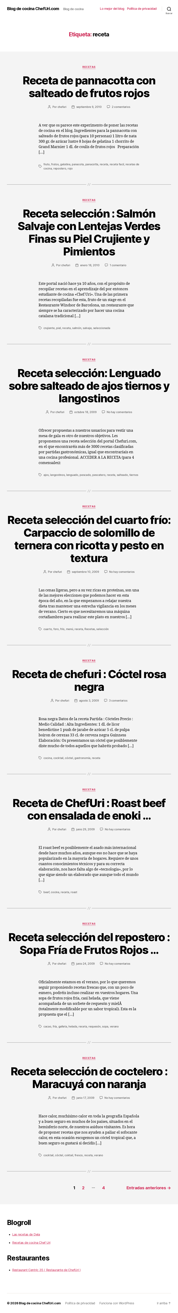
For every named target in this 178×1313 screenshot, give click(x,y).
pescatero (99, 475)
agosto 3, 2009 (89, 700)
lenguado (72, 475)
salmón (76, 328)
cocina (47, 758)
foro (56, 629)
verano (114, 1026)
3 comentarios (118, 700)
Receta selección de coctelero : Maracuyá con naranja (89, 1078)
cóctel (69, 758)
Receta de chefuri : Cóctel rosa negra (89, 680)
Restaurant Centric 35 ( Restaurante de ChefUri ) (46, 1270)
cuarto (47, 629)
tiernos (133, 475)
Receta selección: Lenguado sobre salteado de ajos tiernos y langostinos (89, 385)
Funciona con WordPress (116, 1303)
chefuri (62, 107)
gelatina (65, 164)
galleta (62, 1026)
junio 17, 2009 (85, 1098)
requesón (94, 1026)
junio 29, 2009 (85, 829)
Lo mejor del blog (112, 8)
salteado (122, 475)
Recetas (89, 67)
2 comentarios (121, 107)
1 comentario (118, 265)
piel (58, 328)
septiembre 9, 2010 (89, 107)
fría (55, 1026)
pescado (85, 475)
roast (74, 892)
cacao (47, 1026)
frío (62, 629)
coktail (68, 1155)
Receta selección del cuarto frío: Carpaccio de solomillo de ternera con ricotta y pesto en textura (89, 539)
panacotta (91, 164)
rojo (70, 168)
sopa (105, 1026)
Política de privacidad (142, 8)
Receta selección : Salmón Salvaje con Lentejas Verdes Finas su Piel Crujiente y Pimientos (89, 232)
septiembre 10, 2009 (85, 572)
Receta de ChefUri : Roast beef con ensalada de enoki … (89, 809)
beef (46, 892)
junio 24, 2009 (85, 963)
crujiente (49, 328)
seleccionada (101, 328)
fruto (46, 164)
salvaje (87, 328)
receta (104, 164)
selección (102, 629)
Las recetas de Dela (26, 1234)
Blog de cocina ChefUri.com (33, 9)
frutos (55, 164)
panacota (78, 164)
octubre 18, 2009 (85, 412)
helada (72, 1026)
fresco (79, 1155)
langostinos (57, 475)
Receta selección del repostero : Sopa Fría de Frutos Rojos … (89, 943)
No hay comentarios (119, 412)
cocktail (58, 758)
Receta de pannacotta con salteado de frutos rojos (89, 87)
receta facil (117, 164)
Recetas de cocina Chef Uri (31, 1242)
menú (69, 629)
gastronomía (82, 758)
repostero (59, 168)
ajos (46, 475)
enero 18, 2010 (90, 265)
